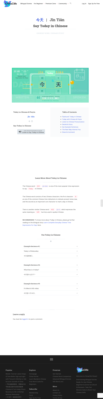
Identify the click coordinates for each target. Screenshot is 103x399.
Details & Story (67, 124)
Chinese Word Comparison (62, 376)
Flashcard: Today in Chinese (71, 117)
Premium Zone (51, 4)
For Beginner (38, 4)
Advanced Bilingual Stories (62, 379)
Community (63, 4)
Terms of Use (57, 398)
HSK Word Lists (58, 382)
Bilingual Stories (26, 4)
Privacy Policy (57, 395)
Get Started (57, 374)
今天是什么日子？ (29, 274)
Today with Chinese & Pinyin (72, 119)
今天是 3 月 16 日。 (30, 293)
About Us (56, 390)
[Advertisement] (50, 51)
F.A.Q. (31, 395)
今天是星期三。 (29, 256)
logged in (25, 319)
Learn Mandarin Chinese (37, 379)
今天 (40, 19)
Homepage (33, 374)
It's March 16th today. (31, 288)
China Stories (33, 376)
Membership (33, 393)
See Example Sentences (70, 127)
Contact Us (56, 393)
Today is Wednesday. (31, 251)
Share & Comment (68, 132)
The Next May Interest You (71, 129)
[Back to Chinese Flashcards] (51, 360)
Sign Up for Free (94, 4)
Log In (84, 4)
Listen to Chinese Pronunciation (73, 122)
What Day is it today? (31, 270)
